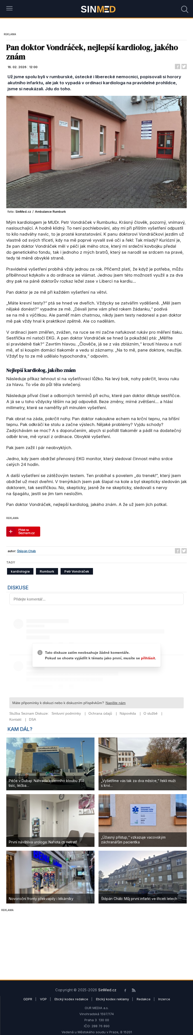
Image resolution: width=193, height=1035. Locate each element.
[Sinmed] (98, 8)
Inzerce (164, 999)
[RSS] (133, 990)
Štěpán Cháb (26, 551)
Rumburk (47, 571)
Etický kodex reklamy (112, 999)
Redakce (144, 999)
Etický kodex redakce (71, 999)
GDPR (27, 999)
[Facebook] (124, 990)
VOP (43, 999)
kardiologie (20, 571)
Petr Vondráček (76, 571)
